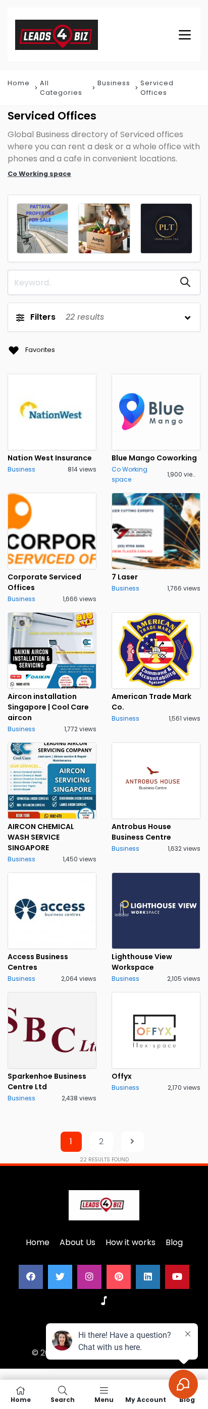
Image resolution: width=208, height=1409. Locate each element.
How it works (130, 1242)
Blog (174, 1242)
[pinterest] (119, 1277)
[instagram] (89, 1277)
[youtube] (177, 1277)
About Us (77, 1242)
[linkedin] (148, 1277)
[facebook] (31, 1277)
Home (19, 83)
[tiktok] (104, 1301)
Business (113, 83)
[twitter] (60, 1277)
